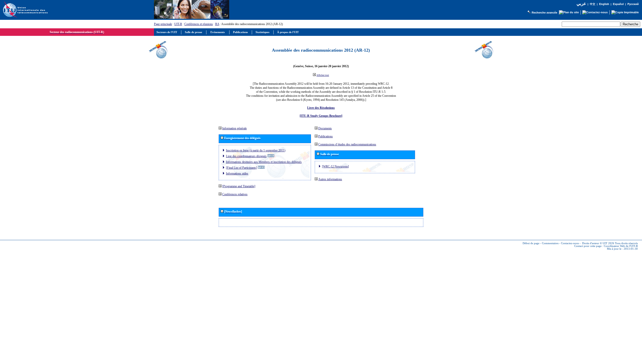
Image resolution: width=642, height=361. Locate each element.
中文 (592, 4)
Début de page (531, 243)
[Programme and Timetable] (238, 186)
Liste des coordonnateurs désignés (246, 156)
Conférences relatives (235, 194)
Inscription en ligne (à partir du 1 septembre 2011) (255, 150)
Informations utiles (237, 173)
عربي (581, 3)
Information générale (234, 128)
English (604, 4)
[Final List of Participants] (241, 167)
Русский (633, 4)
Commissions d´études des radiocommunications (347, 144)
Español (618, 4)
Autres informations (330, 179)
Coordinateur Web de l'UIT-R (621, 246)
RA (217, 24)
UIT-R (178, 24)
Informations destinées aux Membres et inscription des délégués (264, 162)
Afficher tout (322, 75)
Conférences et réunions (198, 24)
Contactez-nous (570, 243)
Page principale (163, 24)
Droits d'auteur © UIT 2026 (598, 243)
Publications (325, 136)
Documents (325, 128)
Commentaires (550, 243)
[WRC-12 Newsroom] (335, 166)
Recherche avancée (544, 12)
